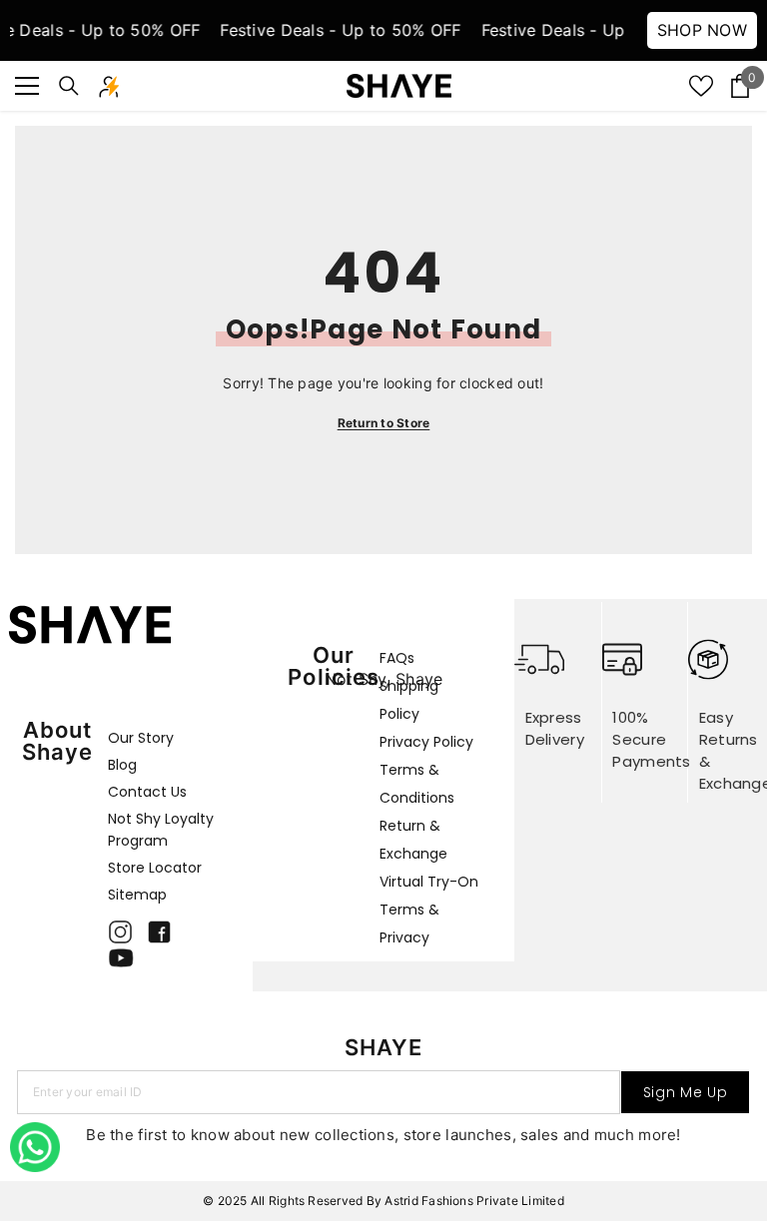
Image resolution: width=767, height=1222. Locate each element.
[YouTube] (121, 957)
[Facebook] (159, 931)
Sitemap (137, 895)
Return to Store (384, 422)
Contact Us (147, 792)
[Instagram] (120, 931)
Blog (122, 765)
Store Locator (155, 868)
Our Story (141, 738)
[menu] (27, 86)
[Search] (69, 86)
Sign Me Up (685, 1092)
